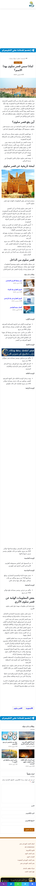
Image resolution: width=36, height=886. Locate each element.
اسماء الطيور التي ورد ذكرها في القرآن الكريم (27, 743)
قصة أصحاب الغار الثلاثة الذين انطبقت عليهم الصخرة (27, 762)
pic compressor (29, 847)
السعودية (29, 708)
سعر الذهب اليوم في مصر (27, 863)
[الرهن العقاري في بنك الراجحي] (28, 301)
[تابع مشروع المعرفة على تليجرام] (18, 50)
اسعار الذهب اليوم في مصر (26, 843)
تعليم (18, 58)
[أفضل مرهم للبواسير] (28, 309)
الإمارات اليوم (30, 857)
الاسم (32, 806)
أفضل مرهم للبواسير (16, 307)
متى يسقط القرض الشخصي (14, 280)
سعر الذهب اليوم (29, 853)
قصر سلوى (17, 708)
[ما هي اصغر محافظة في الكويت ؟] (9, 753)
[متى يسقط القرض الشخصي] (28, 283)
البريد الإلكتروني (30, 813)
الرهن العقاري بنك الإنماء (15, 289)
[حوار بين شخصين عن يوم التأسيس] (9, 736)
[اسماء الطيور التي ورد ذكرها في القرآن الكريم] (26, 736)
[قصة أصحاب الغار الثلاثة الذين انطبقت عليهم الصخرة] (26, 753)
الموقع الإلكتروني (29, 820)
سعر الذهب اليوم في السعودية (26, 860)
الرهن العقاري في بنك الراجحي (13, 298)
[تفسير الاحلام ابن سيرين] (18, 352)
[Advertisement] (18, 28)
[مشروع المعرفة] (31, 4)
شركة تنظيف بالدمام (28, 868)
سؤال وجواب (12, 58)
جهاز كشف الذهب (29, 871)
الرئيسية (23, 58)
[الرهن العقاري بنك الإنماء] (28, 292)
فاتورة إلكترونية (30, 850)
